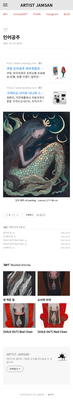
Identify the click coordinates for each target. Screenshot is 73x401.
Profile (37, 14)
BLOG (67, 14)
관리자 (50, 394)
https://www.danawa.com (21, 87)
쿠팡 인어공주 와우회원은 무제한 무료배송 (25, 68)
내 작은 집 (7, 232)
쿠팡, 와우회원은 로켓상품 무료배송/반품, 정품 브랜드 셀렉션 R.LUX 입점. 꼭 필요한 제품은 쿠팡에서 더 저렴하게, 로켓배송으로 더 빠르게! (26, 75)
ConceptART (20, 14)
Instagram (52, 14)
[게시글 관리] (18, 215)
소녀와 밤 (7, 247)
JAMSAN (40, 394)
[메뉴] (5, 5)
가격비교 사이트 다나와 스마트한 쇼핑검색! (25, 93)
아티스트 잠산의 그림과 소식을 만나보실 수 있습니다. (29, 360)
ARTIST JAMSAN (37, 5)
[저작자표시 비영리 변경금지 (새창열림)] (40, 215)
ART (5, 14)
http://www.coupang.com (21, 63)
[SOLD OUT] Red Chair (13, 240)
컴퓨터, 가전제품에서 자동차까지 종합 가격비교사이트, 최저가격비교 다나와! (25, 99)
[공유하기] (13, 215)
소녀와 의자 (8, 236)
